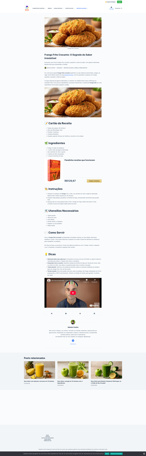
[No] (144, 453)
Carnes (76, 67)
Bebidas (50, 8)
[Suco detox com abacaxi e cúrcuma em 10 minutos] (39, 370)
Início (47, 435)
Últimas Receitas (82, 67)
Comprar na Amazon (94, 181)
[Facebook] (52, 313)
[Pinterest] (80, 313)
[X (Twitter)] (66, 313)
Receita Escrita (68, 75)
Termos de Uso (47, 440)
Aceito (107, 453)
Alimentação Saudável (39, 8)
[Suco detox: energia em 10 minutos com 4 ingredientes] (73, 370)
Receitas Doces (69, 8)
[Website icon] (73, 340)
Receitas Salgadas (81, 8)
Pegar (119, 2)
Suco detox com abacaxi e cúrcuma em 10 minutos (39, 381)
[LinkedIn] (94, 313)
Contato (47, 436)
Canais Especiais (58, 8)
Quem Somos (47, 439)
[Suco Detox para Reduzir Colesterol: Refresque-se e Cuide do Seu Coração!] (106, 370)
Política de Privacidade (47, 438)
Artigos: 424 (73, 344)
